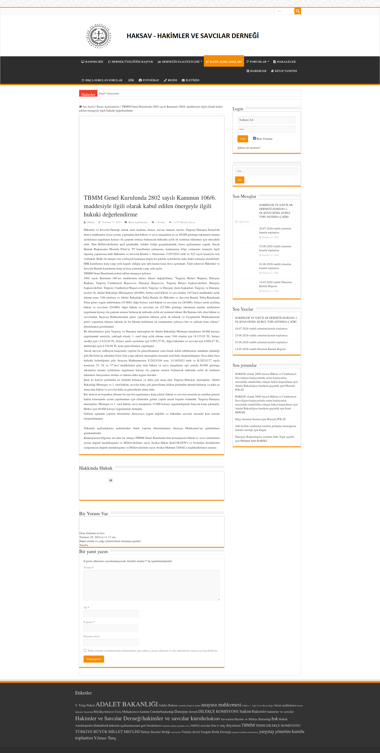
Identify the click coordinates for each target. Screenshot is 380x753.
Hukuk (90, 222)
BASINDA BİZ (94, 61)
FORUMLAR (258, 61)
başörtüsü (88, 711)
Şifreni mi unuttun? (249, 148)
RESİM (172, 80)
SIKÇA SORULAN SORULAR (103, 80)
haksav (213, 718)
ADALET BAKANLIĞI (126, 704)
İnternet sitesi (92, 636)
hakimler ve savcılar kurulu (174, 718)
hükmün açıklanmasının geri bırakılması (135, 725)
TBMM (248, 725)
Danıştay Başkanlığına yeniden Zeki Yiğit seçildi (264, 437)
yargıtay (266, 731)
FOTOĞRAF (151, 80)
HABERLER (258, 71)
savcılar (205, 725)
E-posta (89, 622)
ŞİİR (131, 80)
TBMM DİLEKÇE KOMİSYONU (278, 725)
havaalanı (227, 719)
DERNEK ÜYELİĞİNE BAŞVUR (132, 61)
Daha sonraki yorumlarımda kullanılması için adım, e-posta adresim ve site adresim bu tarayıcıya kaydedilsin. (153, 650)
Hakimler (259, 711)
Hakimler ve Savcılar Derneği (108, 718)
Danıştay (181, 711)
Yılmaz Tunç (105, 738)
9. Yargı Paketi (85, 705)
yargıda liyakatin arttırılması (244, 732)
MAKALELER (286, 61)
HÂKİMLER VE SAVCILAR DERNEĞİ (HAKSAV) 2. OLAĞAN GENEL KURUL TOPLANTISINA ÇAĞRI (276, 211)
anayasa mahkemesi (221, 704)
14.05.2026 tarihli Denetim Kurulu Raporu (275, 284)
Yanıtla (83, 545)
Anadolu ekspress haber (189, 705)
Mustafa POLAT (276, 419)
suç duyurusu (230, 725)
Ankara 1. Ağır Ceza (252, 705)
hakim (245, 711)
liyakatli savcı (183, 725)
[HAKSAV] (175, 34)
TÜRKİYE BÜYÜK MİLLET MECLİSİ (107, 731)
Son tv (215, 725)
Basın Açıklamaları (108, 106)
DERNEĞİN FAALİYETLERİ (180, 61)
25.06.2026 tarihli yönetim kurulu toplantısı (275, 248)
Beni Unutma (264, 139)
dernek (193, 711)
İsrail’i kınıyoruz (109, 93)
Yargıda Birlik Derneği (216, 731)
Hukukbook (101, 725)
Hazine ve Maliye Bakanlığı (252, 719)
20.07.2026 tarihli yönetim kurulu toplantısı (275, 230)
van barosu (176, 732)
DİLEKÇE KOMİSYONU (218, 711)
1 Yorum (160, 222)
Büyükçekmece (104, 711)
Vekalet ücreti (190, 731)
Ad (86, 607)
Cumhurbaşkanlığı (162, 711)
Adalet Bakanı (168, 705)
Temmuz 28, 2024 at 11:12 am (97, 537)
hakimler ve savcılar (280, 711)
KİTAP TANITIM (286, 71)
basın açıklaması (285, 705)
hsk (275, 718)
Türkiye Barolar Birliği (155, 731)
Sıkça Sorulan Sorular (248, 419)
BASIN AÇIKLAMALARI (226, 61)
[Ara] (297, 11)
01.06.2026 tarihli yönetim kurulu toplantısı (275, 266)
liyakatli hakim (169, 725)
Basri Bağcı (268, 705)
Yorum (89, 567)
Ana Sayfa (88, 106)
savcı (195, 725)
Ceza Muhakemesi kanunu (132, 711)
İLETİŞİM (192, 80)
